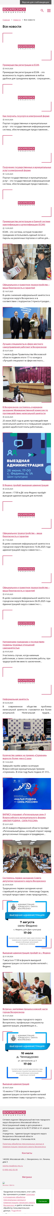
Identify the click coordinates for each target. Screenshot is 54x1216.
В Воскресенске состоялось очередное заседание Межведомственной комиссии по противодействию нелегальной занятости (25, 410)
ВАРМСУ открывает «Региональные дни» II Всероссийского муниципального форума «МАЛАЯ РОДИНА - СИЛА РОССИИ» (24, 817)
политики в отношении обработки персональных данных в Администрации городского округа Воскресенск (19, 1199)
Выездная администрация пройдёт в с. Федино (27, 952)
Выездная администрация (16, 1084)
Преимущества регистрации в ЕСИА (21, 64)
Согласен (43, 1201)
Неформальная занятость (16, 699)
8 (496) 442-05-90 (10, 1169)
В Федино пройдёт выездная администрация (25, 485)
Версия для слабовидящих (35, 2)
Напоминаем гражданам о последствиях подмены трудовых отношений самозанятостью (23, 644)
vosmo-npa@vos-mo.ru (13, 1166)
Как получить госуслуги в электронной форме (26, 116)
